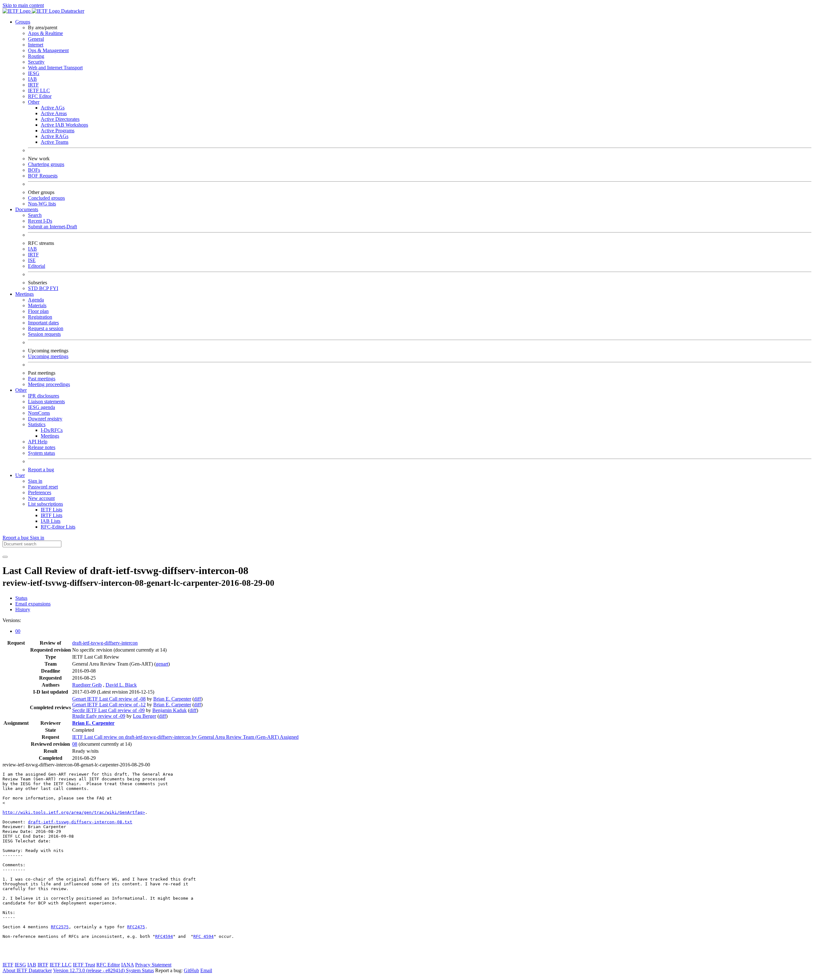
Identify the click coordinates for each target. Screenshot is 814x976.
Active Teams (54, 142)
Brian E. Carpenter (172, 699)
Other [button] (21, 390)
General (36, 39)
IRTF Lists (51, 515)
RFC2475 (136, 926)
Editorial (36, 266)
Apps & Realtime (45, 33)
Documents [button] (26, 209)
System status (41, 453)
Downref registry (45, 418)
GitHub (191, 970)
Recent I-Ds (40, 221)
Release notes (41, 447)
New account (41, 498)
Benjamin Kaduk (169, 710)
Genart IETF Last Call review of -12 (109, 704)
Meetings (50, 436)
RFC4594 (164, 936)
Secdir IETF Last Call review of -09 (108, 710)
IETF (8, 964)
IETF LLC (39, 90)
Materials (37, 305)
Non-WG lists (42, 203)
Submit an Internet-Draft (52, 226)
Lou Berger (144, 716)
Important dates (43, 322)
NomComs (39, 413)
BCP (44, 288)
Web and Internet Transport (55, 67)
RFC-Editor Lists (58, 527)
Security (36, 62)
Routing (36, 56)
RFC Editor (40, 96)
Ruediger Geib (87, 685)
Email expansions (33, 603)
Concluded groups (46, 198)
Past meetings (41, 378)
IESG (33, 73)
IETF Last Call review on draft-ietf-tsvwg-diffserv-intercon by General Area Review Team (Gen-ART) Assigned (185, 737)
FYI (54, 288)
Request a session (45, 328)
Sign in (35, 481)
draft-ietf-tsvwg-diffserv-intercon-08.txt (80, 822)
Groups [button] (22, 21)
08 (74, 744)
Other (33, 102)
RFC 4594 (203, 936)
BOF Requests (43, 175)
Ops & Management (48, 50)
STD (33, 288)
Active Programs (57, 130)
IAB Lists (50, 521)
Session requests (44, 334)
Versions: (12, 620)
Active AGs (53, 107)
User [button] (20, 475)
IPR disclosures (43, 395)
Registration (40, 317)
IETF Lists (51, 509)
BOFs (34, 170)
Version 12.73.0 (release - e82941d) (89, 970)
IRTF (33, 84)
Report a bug (41, 469)
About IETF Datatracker (27, 970)
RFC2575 (60, 926)
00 (17, 631)
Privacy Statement (153, 964)
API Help (37, 441)
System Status (140, 970)
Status (21, 598)
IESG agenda (41, 407)
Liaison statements (46, 401)
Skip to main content (23, 5)
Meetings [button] (24, 294)
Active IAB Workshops (64, 125)
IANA (127, 964)
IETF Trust (84, 964)
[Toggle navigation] (5, 557)
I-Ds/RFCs (52, 430)
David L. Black (121, 685)
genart (162, 664)
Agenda (36, 299)
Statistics (36, 424)
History (22, 609)
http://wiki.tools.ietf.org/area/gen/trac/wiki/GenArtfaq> (74, 812)
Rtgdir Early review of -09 (98, 716)
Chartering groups (46, 164)
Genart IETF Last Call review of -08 (109, 699)
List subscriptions (45, 504)
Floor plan (38, 311)
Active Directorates (60, 119)
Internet (35, 44)
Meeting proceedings (49, 384)
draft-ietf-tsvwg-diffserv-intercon (105, 643)
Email (206, 970)
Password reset (43, 486)
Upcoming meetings (48, 356)
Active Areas (54, 113)
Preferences (39, 492)
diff (197, 699)
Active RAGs (54, 136)
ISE (32, 260)
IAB (32, 79)
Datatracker (72, 11)
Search (35, 215)
